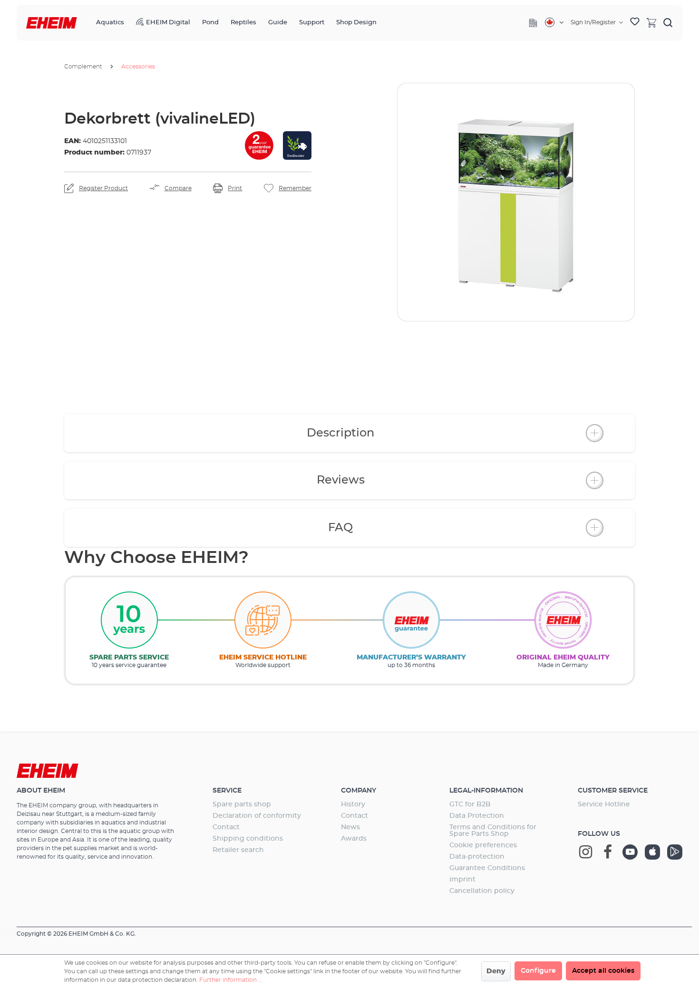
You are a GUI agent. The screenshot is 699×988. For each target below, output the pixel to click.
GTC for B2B (470, 804)
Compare (178, 188)
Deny (495, 971)
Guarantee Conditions (487, 868)
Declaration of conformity (257, 816)
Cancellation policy (482, 891)
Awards (354, 838)
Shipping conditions (248, 838)
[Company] (533, 23)
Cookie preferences (483, 845)
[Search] (668, 22)
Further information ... (230, 980)
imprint (462, 879)
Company (358, 790)
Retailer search (238, 850)
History (353, 804)
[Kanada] (554, 22)
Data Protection (476, 816)
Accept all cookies (603, 971)
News (350, 827)
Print (235, 188)
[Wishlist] (635, 23)
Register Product (103, 188)
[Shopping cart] (651, 22)
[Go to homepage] (51, 23)
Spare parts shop (242, 804)
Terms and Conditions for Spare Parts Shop (492, 830)
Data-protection (477, 856)
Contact (226, 827)
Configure (538, 971)
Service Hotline (604, 804)
